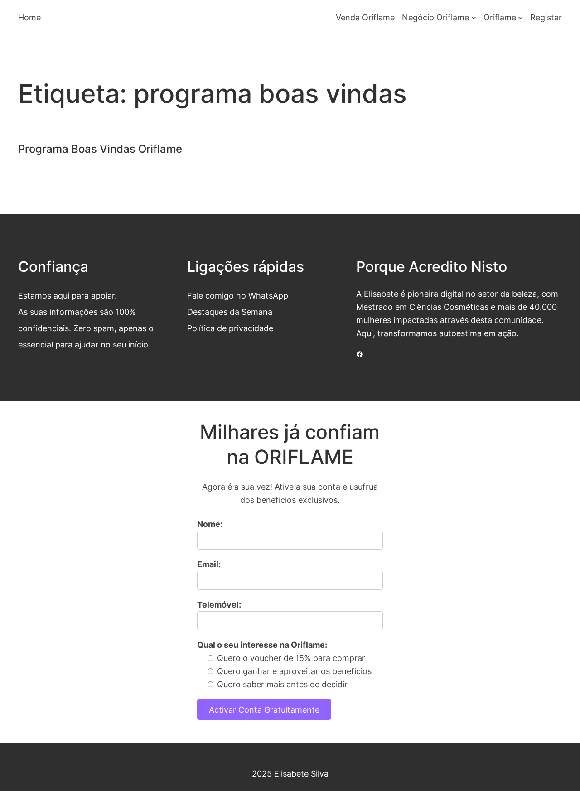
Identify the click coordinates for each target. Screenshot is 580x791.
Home (29, 17)
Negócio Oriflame (435, 17)
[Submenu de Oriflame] (520, 17)
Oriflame (499, 17)
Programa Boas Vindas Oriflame (100, 148)
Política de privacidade (230, 328)
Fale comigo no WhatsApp (237, 295)
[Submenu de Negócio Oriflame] (473, 17)
